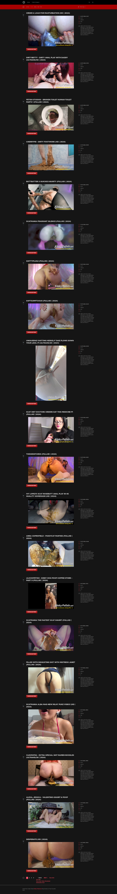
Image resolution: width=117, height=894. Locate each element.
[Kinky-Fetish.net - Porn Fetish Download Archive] (24, 2)
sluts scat (82, 29)
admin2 (82, 66)
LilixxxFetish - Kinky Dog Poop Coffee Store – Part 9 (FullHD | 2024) (49, 579)
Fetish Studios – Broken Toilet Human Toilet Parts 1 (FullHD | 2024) (49, 101)
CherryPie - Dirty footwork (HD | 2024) (46, 142)
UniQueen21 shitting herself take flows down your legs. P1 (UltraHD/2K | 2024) (50, 342)
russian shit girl (90, 159)
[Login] (92, 2)
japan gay (85, 28)
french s (86, 34)
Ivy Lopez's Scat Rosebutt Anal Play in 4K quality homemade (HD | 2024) (47, 495)
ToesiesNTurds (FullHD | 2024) (41, 454)
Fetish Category (35, 2)
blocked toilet (90, 28)
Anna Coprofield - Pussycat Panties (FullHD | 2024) (49, 537)
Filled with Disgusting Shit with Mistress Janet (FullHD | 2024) (50, 663)
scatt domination (84, 32)
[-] (23, 15)
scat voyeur (88, 72)
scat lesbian (87, 29)
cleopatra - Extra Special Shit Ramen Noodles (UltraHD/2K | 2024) (50, 756)
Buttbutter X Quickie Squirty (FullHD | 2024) (49, 181)
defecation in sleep (84, 27)
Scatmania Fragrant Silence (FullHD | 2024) (48, 221)
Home (28, 2)
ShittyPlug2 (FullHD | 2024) (40, 261)
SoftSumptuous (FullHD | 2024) (42, 301)
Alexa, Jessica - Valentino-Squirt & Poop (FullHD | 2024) (47, 798)
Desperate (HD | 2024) (37, 839)
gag (89, 27)
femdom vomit (90, 33)
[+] (23, 13)
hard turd (85, 159)
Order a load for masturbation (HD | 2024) (48, 13)
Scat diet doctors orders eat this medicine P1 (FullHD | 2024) (49, 413)
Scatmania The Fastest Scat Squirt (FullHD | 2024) (49, 621)
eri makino (84, 33)
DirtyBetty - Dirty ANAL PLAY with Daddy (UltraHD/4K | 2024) (47, 59)
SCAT (81, 146)
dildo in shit (83, 72)
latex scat (82, 34)
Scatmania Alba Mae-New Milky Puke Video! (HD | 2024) (50, 706)
